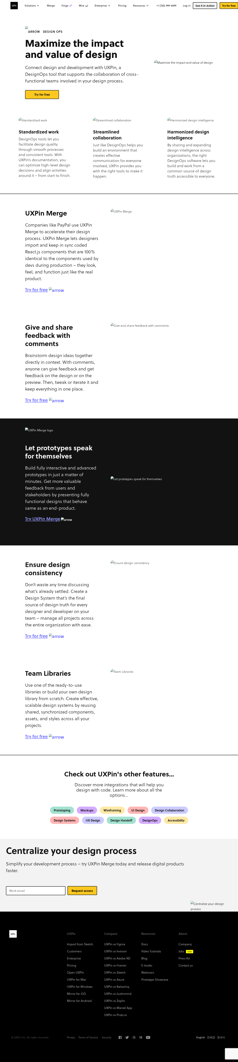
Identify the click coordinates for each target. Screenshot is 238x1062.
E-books (146, 965)
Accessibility (176, 820)
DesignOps (149, 820)
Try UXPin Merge (42, 518)
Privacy (71, 1037)
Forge (65, 5)
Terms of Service (88, 1037)
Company (185, 944)
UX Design (93, 820)
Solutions (30, 5)
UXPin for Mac (76, 979)
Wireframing (112, 810)
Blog (144, 958)
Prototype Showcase (154, 979)
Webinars (147, 972)
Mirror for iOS (76, 993)
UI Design (138, 810)
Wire (81, 5)
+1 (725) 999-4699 (166, 5)
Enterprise (101, 5)
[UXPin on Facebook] (120, 1037)
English (200, 1037)
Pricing (122, 5)
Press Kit (184, 958)
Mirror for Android (79, 1001)
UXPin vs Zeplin (114, 1001)
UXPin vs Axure (114, 979)
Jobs (185, 951)
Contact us (185, 965)
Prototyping (62, 810)
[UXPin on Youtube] (148, 1037)
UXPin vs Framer (115, 965)
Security (106, 1037)
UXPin (13, 934)
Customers (74, 951)
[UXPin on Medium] (140, 1037)
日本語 (211, 1037)
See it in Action (205, 5)
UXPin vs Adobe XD (117, 958)
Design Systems (64, 820)
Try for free (42, 94)
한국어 (221, 1037)
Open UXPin (75, 972)
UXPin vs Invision (115, 951)
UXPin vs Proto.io (115, 1015)
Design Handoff (121, 820)
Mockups (87, 810)
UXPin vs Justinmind (117, 993)
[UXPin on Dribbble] (134, 1037)
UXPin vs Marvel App (118, 1008)
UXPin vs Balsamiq (116, 986)
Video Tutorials (151, 951)
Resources (139, 5)
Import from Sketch (80, 944)
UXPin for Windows (80, 986)
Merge (51, 5)
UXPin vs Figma (114, 944)
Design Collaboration (169, 810)
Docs (144, 944)
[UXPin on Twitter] (127, 1037)
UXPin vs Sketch (115, 972)
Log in (186, 5)
